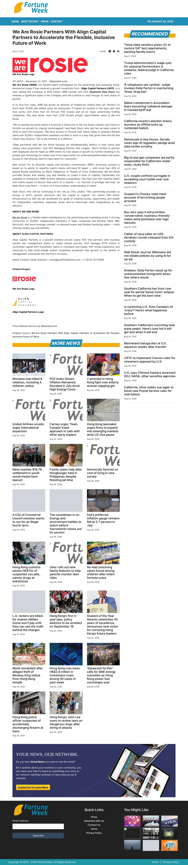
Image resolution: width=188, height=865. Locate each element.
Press (94, 817)
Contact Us (94, 824)
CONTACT (57, 21)
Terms (94, 829)
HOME (15, 21)
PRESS (44, 21)
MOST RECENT (30, 21)
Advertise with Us (94, 821)
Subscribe (38, 835)
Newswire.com (58, 81)
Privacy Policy (94, 833)
